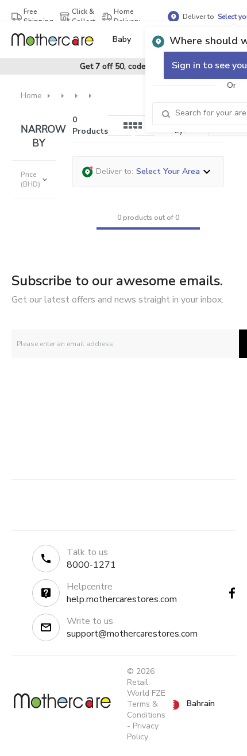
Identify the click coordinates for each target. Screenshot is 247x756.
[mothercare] (57, 39)
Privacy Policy (143, 731)
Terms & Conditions (146, 709)
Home (31, 95)
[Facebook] (232, 593)
